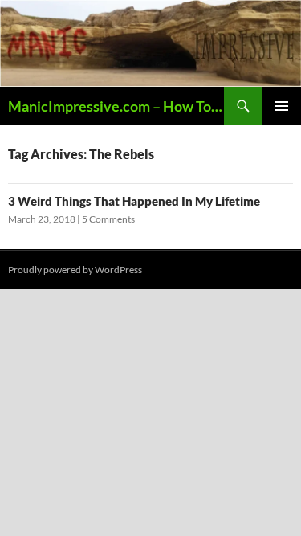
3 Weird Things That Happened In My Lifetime (134, 201)
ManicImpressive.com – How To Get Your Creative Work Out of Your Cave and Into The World (116, 106)
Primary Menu (281, 106)
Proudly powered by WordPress (75, 270)
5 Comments (108, 219)
